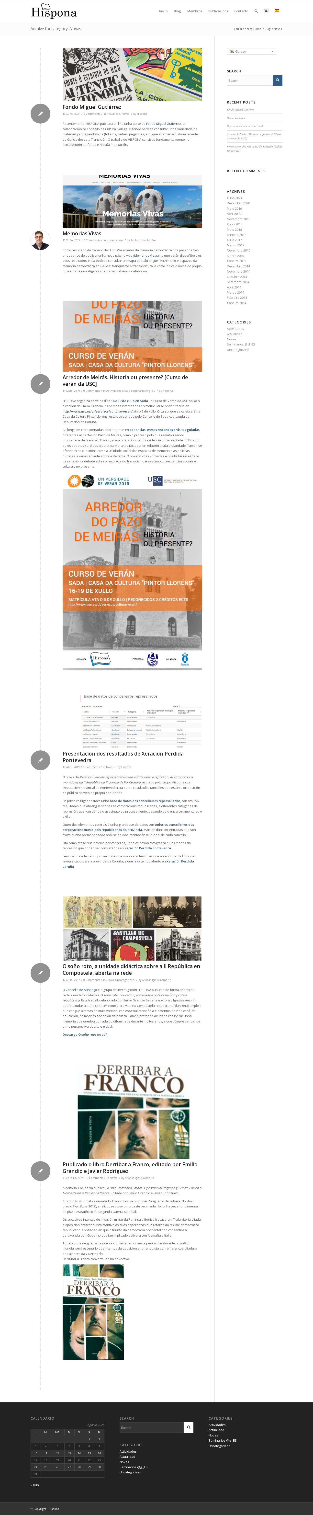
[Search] (256, 11)
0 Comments (92, 113)
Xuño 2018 (234, 224)
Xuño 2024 (234, 198)
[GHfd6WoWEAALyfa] (132, 201)
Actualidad (113, 113)
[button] (251, 51)
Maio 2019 (234, 208)
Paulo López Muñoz (143, 240)
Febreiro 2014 (237, 297)
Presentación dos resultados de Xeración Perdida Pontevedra (123, 757)
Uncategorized (124, 980)
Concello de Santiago (81, 989)
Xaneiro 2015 (236, 261)
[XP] (132, 721)
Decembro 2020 (238, 203)
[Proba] (132, 928)
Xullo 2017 (234, 240)
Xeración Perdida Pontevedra (147, 848)
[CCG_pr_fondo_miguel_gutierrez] (132, 74)
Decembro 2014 (238, 266)
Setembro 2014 (238, 282)
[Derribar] (132, 1111)
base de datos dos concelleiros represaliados (145, 801)
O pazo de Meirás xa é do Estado (245, 126)
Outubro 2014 (237, 277)
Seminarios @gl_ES (143, 390)
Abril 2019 (234, 213)
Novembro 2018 (238, 219)
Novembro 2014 (238, 271)
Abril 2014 (234, 287)
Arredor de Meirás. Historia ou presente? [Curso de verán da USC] (125, 380)
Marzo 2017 (235, 245)
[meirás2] (132, 336)
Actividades (113, 390)
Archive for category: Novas (56, 28)
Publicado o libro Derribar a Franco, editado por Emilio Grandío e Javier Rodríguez (130, 1167)
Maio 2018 (234, 229)
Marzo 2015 (235, 255)
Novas (125, 113)
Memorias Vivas (82, 233)
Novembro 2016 (238, 250)
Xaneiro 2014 (236, 303)
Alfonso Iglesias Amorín (156, 980)
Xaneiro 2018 (236, 234)
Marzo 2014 (235, 292)
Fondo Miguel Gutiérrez (92, 106)
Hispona (142, 113)
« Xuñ (35, 1485)
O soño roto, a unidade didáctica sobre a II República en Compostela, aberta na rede (131, 969)
